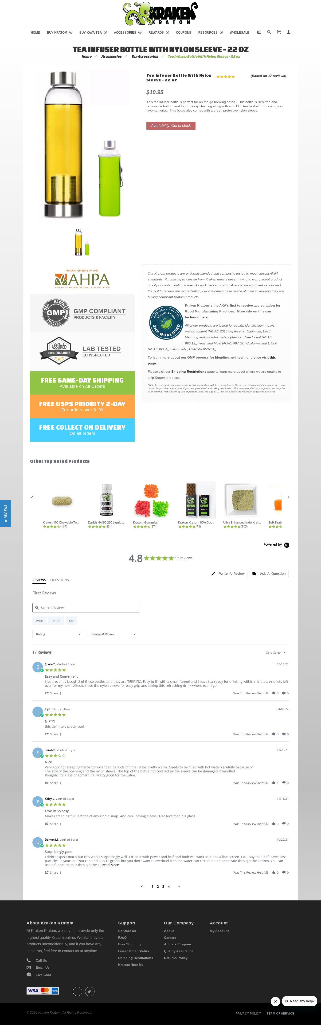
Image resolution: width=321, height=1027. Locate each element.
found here (198, 317)
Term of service (280, 1013)
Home (35, 32)
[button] (32, 497)
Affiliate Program (177, 944)
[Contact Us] (259, 32)
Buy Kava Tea (91, 32)
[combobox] (58, 634)
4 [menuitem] (169, 886)
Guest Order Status (133, 951)
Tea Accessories (144, 56)
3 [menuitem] (163, 886)
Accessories (125, 32)
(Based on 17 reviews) (268, 76)
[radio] (39, 620)
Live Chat (43, 975)
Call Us (41, 960)
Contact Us (127, 930)
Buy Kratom (57, 32)
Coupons (183, 32)
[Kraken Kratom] (160, 4)
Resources (208, 32)
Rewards (157, 32)
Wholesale (239, 32)
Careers (170, 937)
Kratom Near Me (131, 964)
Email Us (43, 967)
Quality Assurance (178, 951)
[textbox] (287, 654)
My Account (219, 930)
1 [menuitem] (152, 886)
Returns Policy (176, 957)
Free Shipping (129, 944)
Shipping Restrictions (188, 371)
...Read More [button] (109, 865)
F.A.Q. (123, 937)
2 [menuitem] (158, 886)
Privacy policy (248, 1013)
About (169, 930)
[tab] (228, 574)
